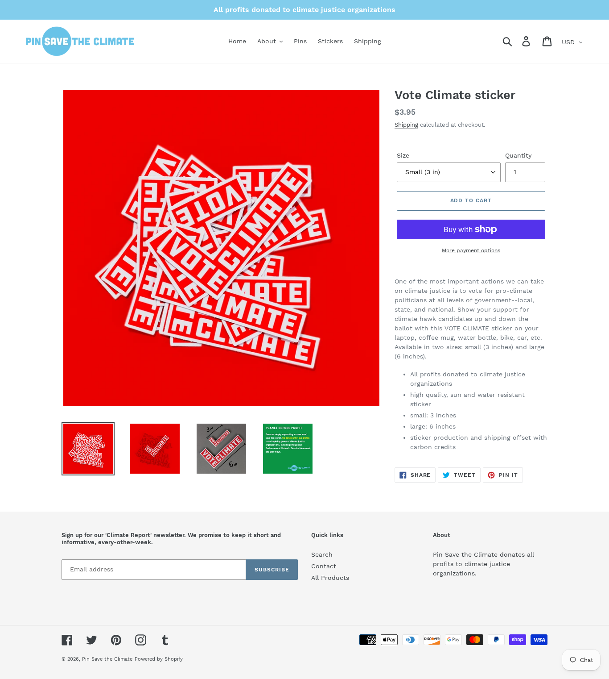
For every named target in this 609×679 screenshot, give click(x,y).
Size (403, 155)
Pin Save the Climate (107, 659)
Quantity (518, 155)
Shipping (406, 124)
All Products (330, 577)
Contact (323, 566)
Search (322, 554)
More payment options (471, 250)
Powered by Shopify (159, 659)
